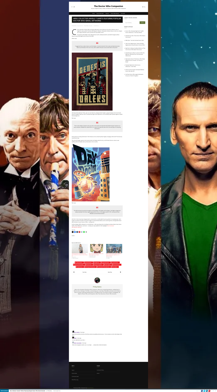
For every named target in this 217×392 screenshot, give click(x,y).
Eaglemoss (97, 262)
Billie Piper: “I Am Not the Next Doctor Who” (135, 40)
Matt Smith (89, 264)
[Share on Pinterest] (209, 391)
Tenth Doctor (79, 266)
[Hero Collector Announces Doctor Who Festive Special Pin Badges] (97, 248)
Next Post (110, 272)
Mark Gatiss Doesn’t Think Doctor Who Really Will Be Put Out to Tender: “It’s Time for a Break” (135, 60)
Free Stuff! (123, 13)
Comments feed (75, 376)
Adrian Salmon (79, 262)
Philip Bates (91, 25)
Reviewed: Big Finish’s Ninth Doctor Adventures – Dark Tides (133, 65)
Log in (73, 370)
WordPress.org (75, 379)
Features (107, 13)
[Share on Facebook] (202, 391)
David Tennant (88, 262)
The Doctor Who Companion (108, 6)
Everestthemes (90, 387)
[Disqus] (97, 315)
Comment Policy (100, 370)
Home (93, 13)
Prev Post (84, 272)
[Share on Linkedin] (207, 391)
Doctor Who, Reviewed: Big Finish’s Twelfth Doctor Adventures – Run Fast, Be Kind (135, 31)
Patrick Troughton (98, 264)
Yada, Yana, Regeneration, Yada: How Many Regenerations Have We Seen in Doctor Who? (135, 44)
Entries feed (74, 373)
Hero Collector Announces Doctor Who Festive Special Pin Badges (96, 254)
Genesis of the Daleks (79, 264)
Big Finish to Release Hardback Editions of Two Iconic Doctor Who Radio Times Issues (135, 49)
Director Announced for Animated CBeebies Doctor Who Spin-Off (135, 70)
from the (109, 225)
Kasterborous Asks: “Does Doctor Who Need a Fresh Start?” (135, 36)
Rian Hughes (108, 264)
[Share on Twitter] (204, 391)
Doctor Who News (100, 13)
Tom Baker (115, 266)
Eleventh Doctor (106, 262)
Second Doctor (117, 264)
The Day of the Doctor (90, 266)
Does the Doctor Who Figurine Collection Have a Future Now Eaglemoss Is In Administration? (113, 254)
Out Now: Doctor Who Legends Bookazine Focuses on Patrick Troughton (134, 75)
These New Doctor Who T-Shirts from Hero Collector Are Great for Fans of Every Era (79, 254)
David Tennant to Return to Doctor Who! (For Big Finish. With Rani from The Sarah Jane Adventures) (135, 54)
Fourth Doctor (115, 262)
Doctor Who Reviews (115, 13)
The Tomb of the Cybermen (103, 266)
